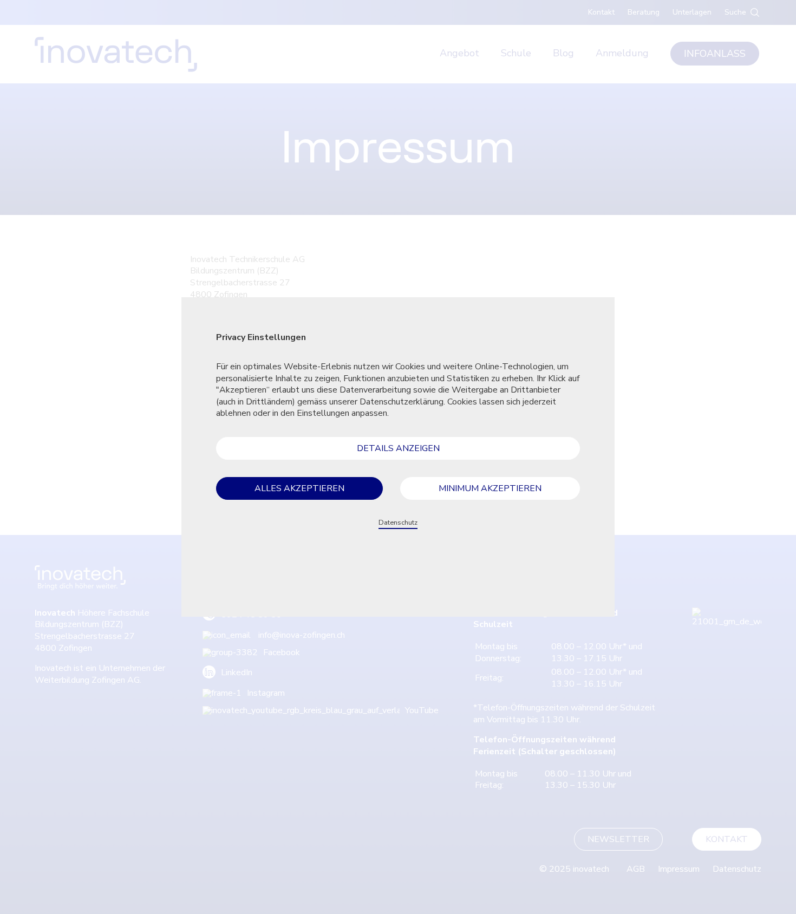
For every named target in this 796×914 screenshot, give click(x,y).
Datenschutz (398, 522)
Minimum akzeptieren (490, 488)
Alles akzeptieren (299, 488)
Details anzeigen (398, 448)
